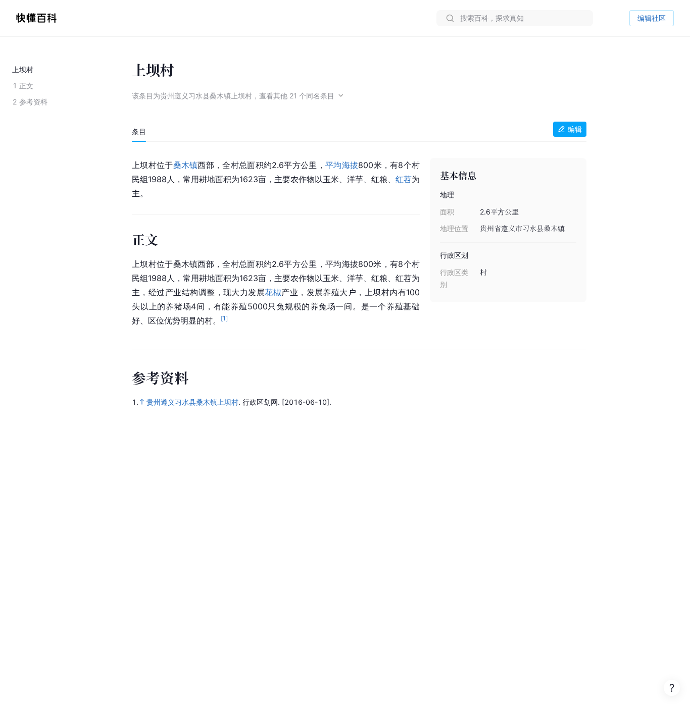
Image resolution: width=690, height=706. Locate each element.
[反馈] (672, 688)
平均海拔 (341, 165)
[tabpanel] (359, 241)
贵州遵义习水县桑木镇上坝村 (192, 402)
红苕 (404, 179)
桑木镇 (185, 165)
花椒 (273, 292)
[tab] (139, 132)
